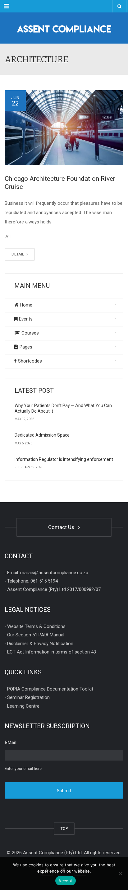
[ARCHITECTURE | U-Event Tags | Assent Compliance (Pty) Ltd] (64, 28)
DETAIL (18, 254)
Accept (65, 880)
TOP (64, 828)
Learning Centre (23, 706)
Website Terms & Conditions (36, 626)
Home (25, 305)
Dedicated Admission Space (42, 435)
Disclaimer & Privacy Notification (40, 643)
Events (25, 319)
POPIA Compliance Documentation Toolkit (50, 688)
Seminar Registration (28, 697)
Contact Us (62, 527)
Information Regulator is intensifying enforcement (64, 459)
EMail (10, 742)
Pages (25, 347)
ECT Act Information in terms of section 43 (51, 652)
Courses (29, 333)
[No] (120, 873)
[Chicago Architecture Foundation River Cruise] (64, 127)
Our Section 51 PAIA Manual (35, 635)
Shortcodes (29, 361)
